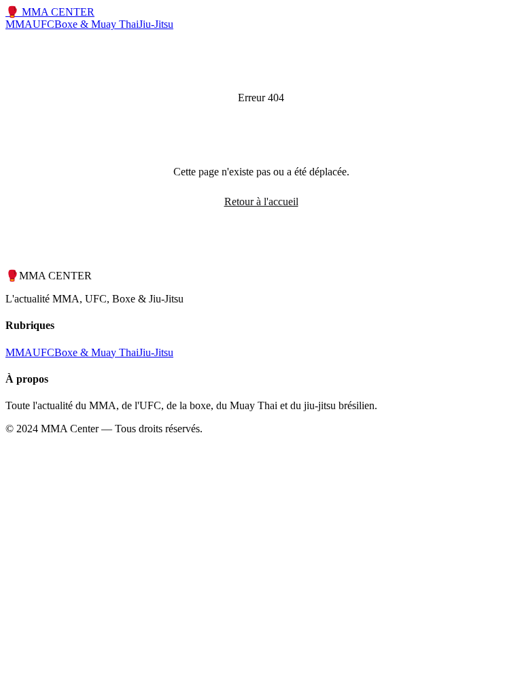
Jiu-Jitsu (156, 24)
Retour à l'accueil (261, 201)
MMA (19, 24)
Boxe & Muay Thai (96, 24)
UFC (43, 24)
